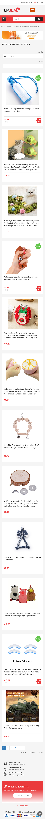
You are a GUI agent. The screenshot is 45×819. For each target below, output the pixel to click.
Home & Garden (13, 26)
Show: (41, 61)
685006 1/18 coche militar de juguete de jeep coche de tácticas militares (21, 727)
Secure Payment (15, 767)
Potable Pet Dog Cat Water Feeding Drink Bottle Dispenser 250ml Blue (21, 110)
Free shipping (14, 762)
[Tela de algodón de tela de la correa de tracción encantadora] (22, 538)
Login (30, 2)
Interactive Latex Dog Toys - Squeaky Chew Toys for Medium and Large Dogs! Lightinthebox (22, 614)
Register (24, 2)
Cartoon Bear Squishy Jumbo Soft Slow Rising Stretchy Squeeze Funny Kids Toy (21, 278)
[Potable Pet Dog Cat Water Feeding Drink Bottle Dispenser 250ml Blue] (22, 89)
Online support (15, 773)
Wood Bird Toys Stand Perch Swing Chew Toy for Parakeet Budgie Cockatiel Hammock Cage (22, 446)
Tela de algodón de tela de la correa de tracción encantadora (22, 558)
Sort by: (40, 52)
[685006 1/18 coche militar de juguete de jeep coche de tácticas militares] (22, 706)
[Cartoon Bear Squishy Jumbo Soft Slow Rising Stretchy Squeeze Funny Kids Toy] (22, 257)
